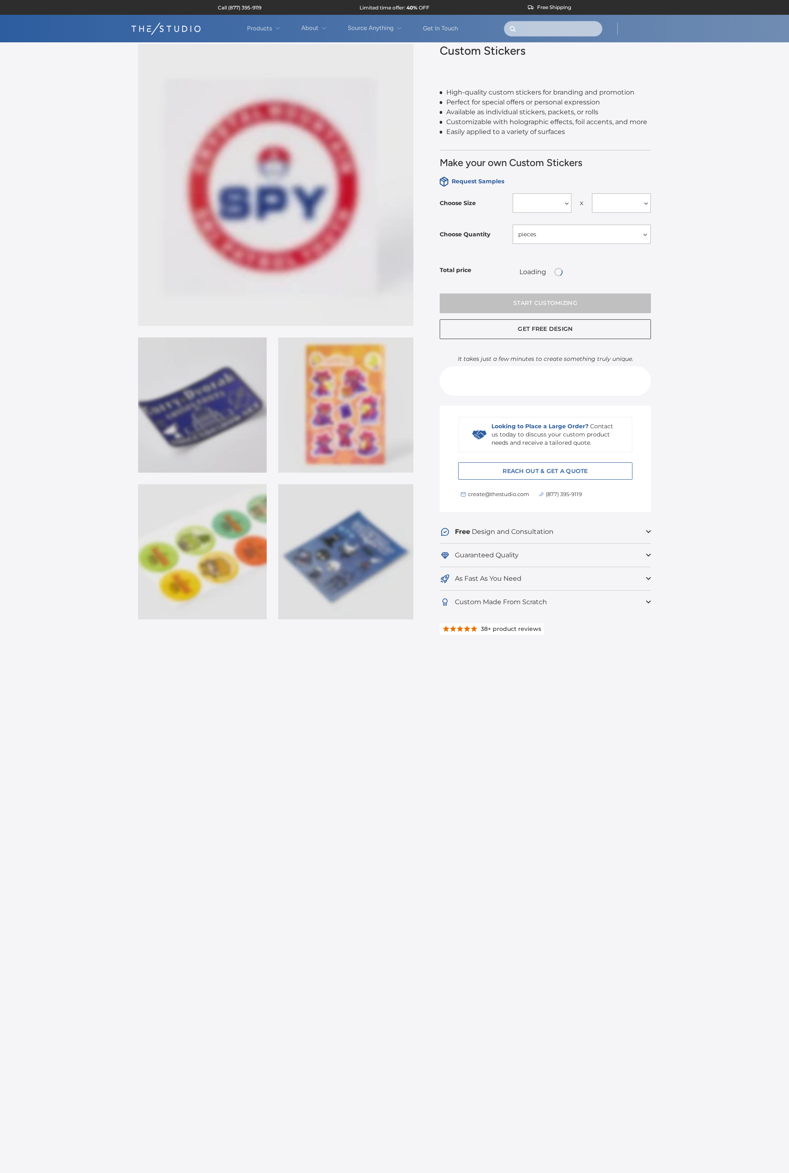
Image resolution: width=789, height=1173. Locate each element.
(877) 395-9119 (564, 494)
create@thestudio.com (498, 494)
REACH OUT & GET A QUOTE (545, 471)
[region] (275, 336)
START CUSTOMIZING (545, 303)
